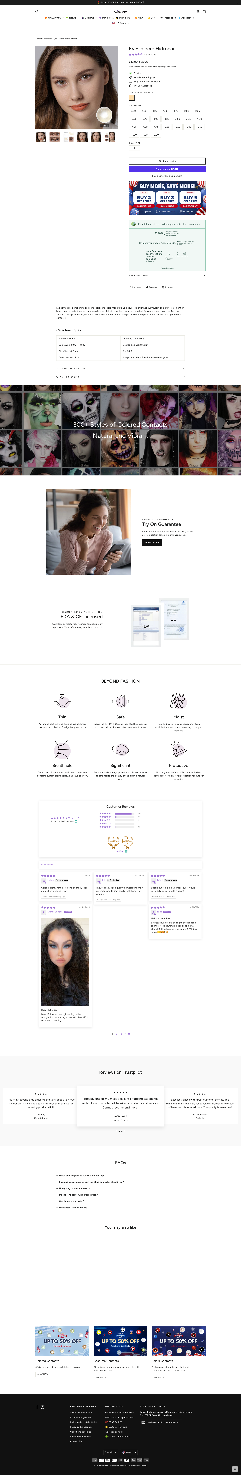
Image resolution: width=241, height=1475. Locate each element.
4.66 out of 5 (72, 818)
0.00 (133, 111)
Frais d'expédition (136, 66)
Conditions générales (80, 1432)
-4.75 (155, 127)
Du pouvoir (136, 106)
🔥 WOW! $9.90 (53, 17)
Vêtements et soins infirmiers (119, 1412)
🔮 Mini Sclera (106, 17)
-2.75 (144, 119)
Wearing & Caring (67, 377)
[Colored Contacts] (62, 1341)
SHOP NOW (42, 1374)
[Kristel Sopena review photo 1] (65, 962)
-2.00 (186, 111)
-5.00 (166, 127)
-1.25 (154, 111)
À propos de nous (114, 1432)
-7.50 (145, 134)
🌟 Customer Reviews (116, 1427)
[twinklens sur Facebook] (37, 1407)
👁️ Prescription (168, 17)
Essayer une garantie (80, 1417)
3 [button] (121, 1034)
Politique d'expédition (81, 1427)
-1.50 (165, 111)
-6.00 (188, 127)
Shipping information (70, 368)
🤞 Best (152, 17)
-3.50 (177, 119)
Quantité (135, 143)
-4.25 (134, 127)
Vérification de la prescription (119, 1417)
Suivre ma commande (81, 1412)
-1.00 (144, 111)
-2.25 (197, 111)
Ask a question (139, 275)
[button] (136, 54)
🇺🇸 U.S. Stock (119, 23)
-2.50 (134, 119)
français (109, 1452)
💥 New (139, 17)
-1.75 (175, 111)
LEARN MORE (152, 542)
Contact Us (76, 1441)
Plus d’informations (167, 268)
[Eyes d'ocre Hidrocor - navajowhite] (37, 1291)
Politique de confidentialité (83, 1422)
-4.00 (199, 119)
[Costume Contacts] (121, 1341)
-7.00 (134, 134)
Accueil (38, 39)
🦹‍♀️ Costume (88, 17)
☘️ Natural (71, 17)
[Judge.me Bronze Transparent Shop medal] (127, 841)
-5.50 (177, 127)
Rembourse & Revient (80, 1436)
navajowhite (131, 97)
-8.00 (156, 134)
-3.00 (155, 119)
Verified (120, 851)
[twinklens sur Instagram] (42, 1407)
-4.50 (145, 127)
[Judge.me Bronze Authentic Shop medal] (113, 841)
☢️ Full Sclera (123, 17)
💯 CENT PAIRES (113, 1422)
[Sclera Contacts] (179, 1341)
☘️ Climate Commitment (117, 1436)
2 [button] (116, 1034)
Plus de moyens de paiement (167, 176)
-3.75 (188, 119)
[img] (48, 875)
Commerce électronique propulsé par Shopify (128, 1465)
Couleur (141, 92)
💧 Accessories (186, 17)
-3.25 (166, 119)
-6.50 (199, 127)
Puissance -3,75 (50, 39)
